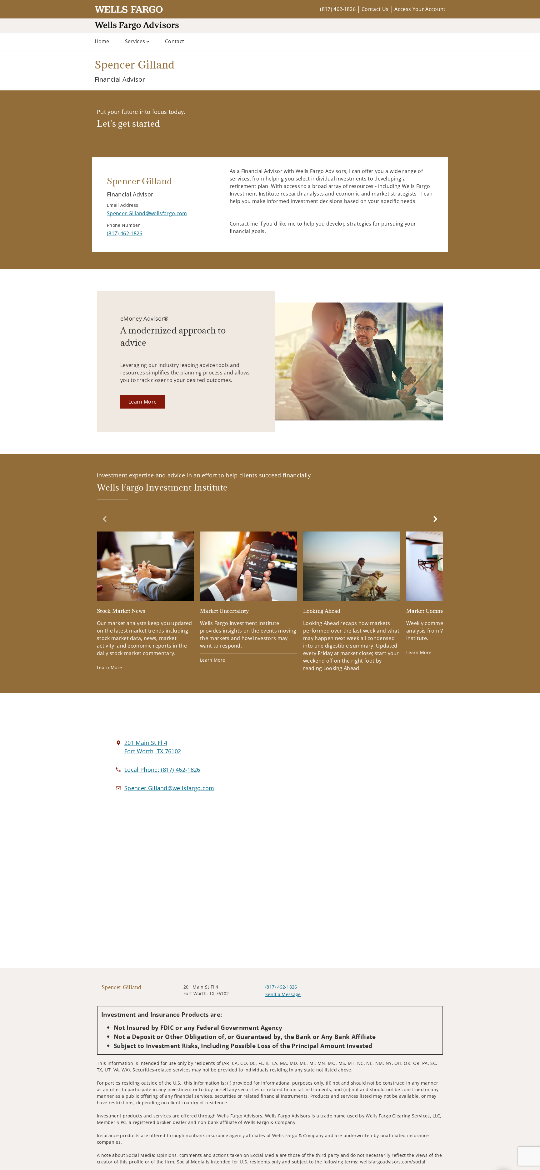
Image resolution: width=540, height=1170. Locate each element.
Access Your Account (419, 9)
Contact (174, 41)
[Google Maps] (373, 780)
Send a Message (283, 994)
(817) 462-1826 (337, 9)
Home (102, 41)
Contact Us (375, 9)
